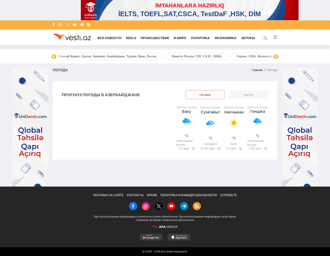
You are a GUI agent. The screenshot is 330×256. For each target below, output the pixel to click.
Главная (257, 70)
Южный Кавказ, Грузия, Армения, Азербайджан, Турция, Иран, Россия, (108, 56)
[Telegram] (82, 25)
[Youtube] (74, 25)
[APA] (165, 227)
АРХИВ (152, 195)
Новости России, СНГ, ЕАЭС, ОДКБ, (197, 56)
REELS (131, 38)
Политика (200, 38)
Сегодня (205, 94)
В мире (180, 38)
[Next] (276, 57)
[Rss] (88, 25)
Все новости (109, 38)
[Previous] (54, 57)
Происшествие (155, 38)
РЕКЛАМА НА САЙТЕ (108, 195)
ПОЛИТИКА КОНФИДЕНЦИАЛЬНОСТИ (189, 195)
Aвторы (248, 38)
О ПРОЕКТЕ (228, 195)
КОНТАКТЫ (135, 195)
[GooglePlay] (151, 237)
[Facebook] (54, 25)
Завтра (249, 94)
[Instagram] (60, 25)
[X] (159, 206)
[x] (67, 25)
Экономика (225, 38)
